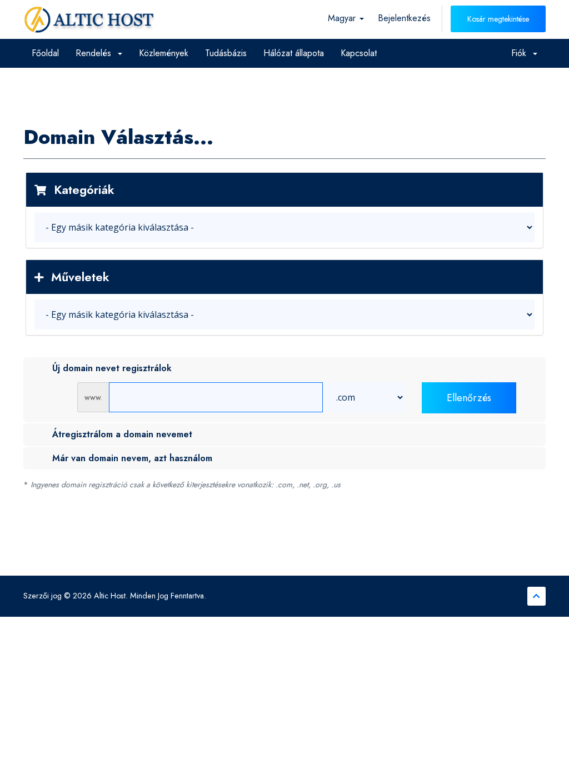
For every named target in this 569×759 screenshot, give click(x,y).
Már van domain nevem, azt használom (132, 458)
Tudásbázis (226, 53)
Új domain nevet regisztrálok (112, 368)
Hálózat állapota (293, 53)
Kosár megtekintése (498, 18)
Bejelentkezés (404, 18)
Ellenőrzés (469, 398)
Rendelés (96, 53)
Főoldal (45, 53)
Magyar (343, 18)
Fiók (521, 53)
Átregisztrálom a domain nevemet (122, 434)
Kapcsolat (359, 53)
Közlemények (163, 53)
